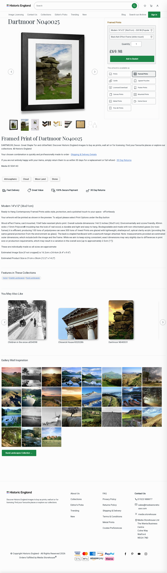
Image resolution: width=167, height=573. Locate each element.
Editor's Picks (61, 14)
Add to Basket (132, 59)
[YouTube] (139, 555)
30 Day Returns (124, 160)
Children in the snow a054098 (22, 342)
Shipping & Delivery (112, 510)
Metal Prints (108, 522)
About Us (75, 493)
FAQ (105, 493)
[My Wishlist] (145, 6)
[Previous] (11, 72)
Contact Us (32, 14)
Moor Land (40, 179)
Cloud (26, 179)
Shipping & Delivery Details (84, 154)
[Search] (134, 5)
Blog (123, 14)
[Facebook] (125, 555)
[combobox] (83, 5)
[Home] (19, 6)
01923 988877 (145, 499)
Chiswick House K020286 (71, 342)
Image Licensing (16, 14)
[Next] (95, 72)
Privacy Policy (109, 499)
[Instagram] (146, 555)
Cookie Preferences (112, 528)
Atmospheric (10, 179)
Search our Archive (137, 14)
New (84, 14)
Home (5, 278)
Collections (46, 14)
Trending (75, 14)
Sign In (154, 15)
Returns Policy (110, 505)
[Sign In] (157, 6)
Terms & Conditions (112, 516)
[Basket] (151, 6)
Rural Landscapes (33, 278)
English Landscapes (16, 278)
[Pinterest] (132, 555)
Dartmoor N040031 (118, 342)
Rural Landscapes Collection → (19, 453)
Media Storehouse (46, 557)
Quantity (126, 44)
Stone (55, 179)
